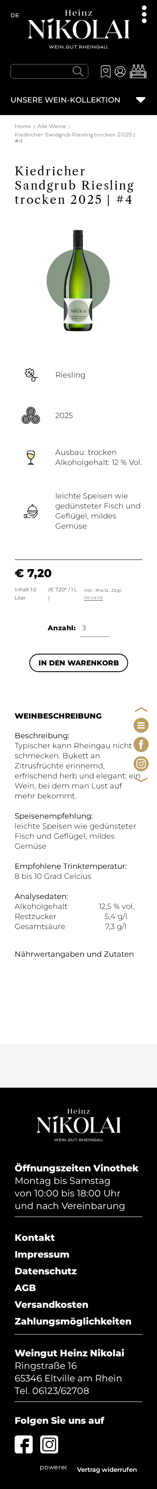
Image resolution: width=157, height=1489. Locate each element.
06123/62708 (60, 1391)
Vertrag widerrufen (107, 1470)
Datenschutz (46, 1271)
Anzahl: (62, 628)
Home (23, 126)
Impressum (42, 1254)
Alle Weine (51, 126)
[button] (138, 71)
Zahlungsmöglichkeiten (73, 1321)
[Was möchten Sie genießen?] (77, 71)
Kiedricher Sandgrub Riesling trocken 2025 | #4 (75, 138)
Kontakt (35, 1237)
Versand (93, 597)
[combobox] (49, 71)
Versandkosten (51, 1304)
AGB (25, 1288)
